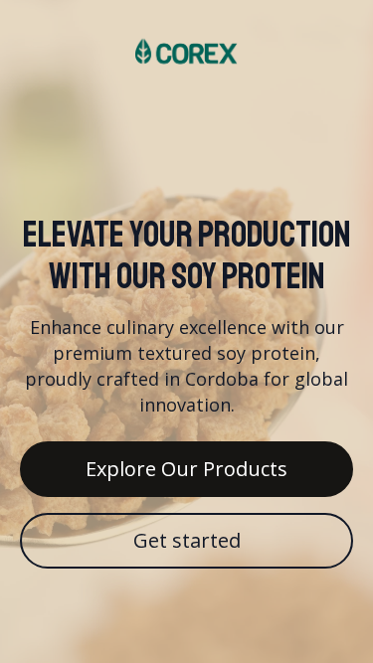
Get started (187, 540)
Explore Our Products (186, 468)
